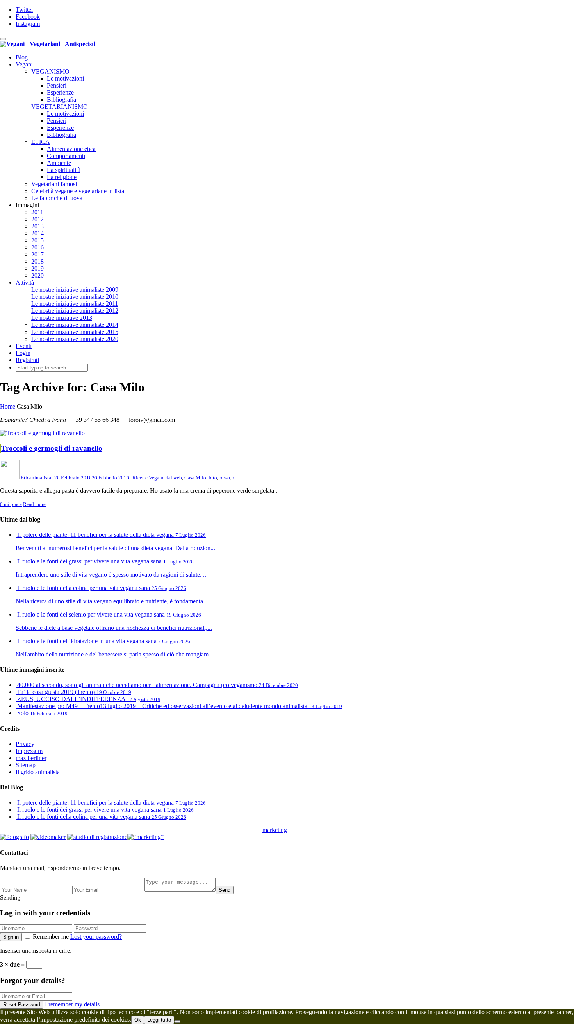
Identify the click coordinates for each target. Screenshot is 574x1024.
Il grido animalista (38, 772)
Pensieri (56, 85)
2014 (37, 233)
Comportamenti (66, 155)
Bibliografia (61, 99)
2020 (37, 275)
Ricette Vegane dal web (157, 478)
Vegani (24, 64)
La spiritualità (63, 170)
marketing (274, 830)
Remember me (50, 936)
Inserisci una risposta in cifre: (35, 950)
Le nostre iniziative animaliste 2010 (74, 296)
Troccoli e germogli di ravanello (51, 448)
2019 (37, 268)
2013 (37, 226)
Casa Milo (195, 478)
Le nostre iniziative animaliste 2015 (74, 331)
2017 (37, 254)
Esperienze (60, 92)
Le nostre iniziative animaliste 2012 (74, 310)
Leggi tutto (159, 1020)
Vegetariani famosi (54, 184)
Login (23, 353)
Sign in (11, 937)
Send (224, 890)
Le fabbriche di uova (56, 198)
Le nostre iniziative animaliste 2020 (74, 338)
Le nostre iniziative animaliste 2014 (74, 324)
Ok (137, 1020)
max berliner (31, 758)
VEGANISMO (50, 71)
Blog (22, 57)
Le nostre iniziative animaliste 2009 (74, 289)
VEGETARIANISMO (59, 106)
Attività (25, 282)
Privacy (25, 744)
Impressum (29, 751)
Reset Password (21, 1005)
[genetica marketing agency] (306, 832)
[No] (177, 1021)
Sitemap (26, 765)
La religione (62, 177)
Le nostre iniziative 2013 (61, 317)
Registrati (27, 360)
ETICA (40, 141)
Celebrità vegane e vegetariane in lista (77, 191)
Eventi (24, 346)
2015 (37, 240)
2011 (37, 212)
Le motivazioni (65, 78)
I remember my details (72, 1004)
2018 (37, 261)
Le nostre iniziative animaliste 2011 (74, 303)
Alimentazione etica (71, 148)
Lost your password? (96, 936)
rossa (224, 478)
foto (213, 478)
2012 (37, 219)
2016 (37, 247)
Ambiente (59, 163)
